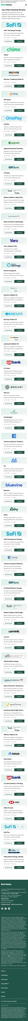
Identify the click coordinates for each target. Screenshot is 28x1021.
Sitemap (3, 996)
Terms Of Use (4, 979)
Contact (3, 992)
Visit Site (19, 41)
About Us (3, 971)
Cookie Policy (4, 975)
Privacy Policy (4, 988)
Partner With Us (5, 983)
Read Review (8, 41)
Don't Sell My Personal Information (9, 1001)
